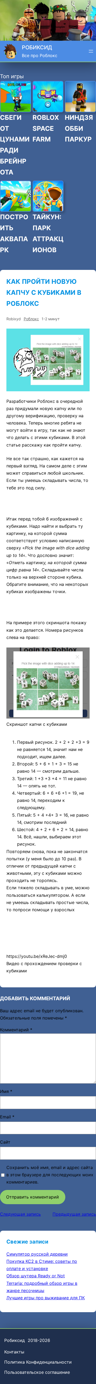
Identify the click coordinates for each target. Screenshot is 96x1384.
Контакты (14, 1352)
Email (7, 1116)
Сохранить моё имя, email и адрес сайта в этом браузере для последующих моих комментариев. (49, 1175)
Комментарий (16, 1029)
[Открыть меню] (91, 51)
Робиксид (37, 47)
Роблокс (31, 319)
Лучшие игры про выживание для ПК (45, 1297)
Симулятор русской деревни (37, 1254)
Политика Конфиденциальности (38, 1362)
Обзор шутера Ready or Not (35, 1275)
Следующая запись (20, 1214)
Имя (6, 1091)
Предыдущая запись (74, 1214)
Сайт (5, 1142)
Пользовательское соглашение (37, 1372)
